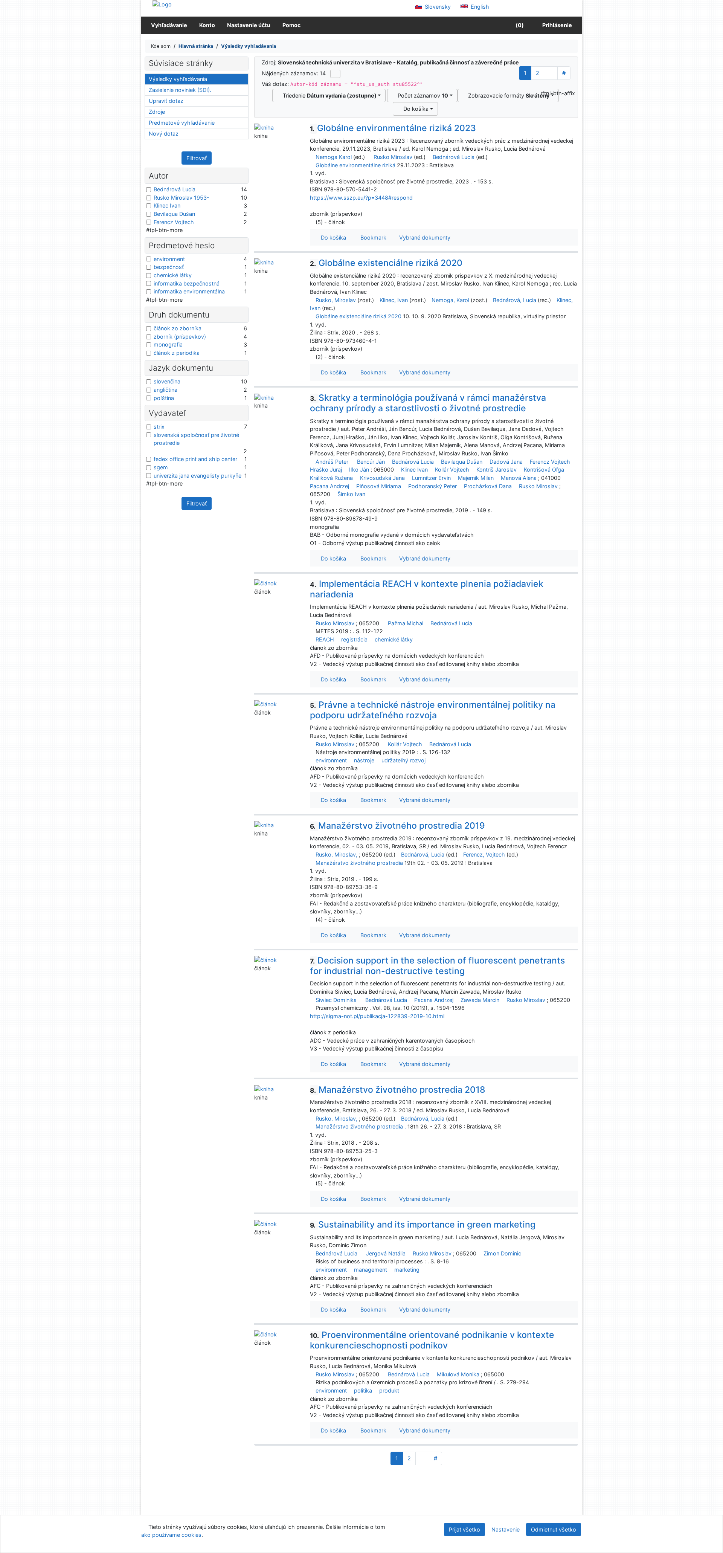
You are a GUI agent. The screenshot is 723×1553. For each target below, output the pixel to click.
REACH (325, 639)
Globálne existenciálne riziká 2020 (386, 263)
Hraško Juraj (326, 469)
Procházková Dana (488, 486)
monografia (168, 344)
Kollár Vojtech (452, 469)
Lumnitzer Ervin (431, 478)
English (479, 6)
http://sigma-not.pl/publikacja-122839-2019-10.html (377, 1016)
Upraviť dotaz (166, 101)
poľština (164, 398)
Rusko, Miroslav (336, 300)
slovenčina (167, 381)
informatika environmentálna (189, 291)
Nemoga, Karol (450, 300)
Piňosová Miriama (378, 486)
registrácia (354, 639)
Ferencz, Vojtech (484, 854)
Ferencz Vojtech (550, 461)
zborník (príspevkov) (180, 336)
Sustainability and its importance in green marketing (422, 1224)
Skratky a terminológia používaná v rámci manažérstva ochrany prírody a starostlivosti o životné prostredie (428, 403)
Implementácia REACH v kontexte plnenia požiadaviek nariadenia (426, 589)
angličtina (165, 389)
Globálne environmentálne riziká (355, 165)
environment (331, 760)
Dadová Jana (506, 461)
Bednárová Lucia (453, 157)
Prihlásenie (556, 25)
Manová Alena (519, 478)
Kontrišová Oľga (544, 469)
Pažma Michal (405, 623)
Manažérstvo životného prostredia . (361, 1126)
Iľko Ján (359, 469)
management (370, 1269)
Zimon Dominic (502, 1253)
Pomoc (291, 25)
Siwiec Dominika (336, 1000)
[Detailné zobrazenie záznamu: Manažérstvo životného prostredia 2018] (264, 1089)
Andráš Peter (332, 461)
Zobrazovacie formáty (507, 95)
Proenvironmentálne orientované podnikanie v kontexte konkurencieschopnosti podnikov (432, 1340)
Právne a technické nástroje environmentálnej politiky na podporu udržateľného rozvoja (432, 710)
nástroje (364, 760)
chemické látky (394, 639)
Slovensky (437, 6)
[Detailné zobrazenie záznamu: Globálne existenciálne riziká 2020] (264, 262)
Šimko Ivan (351, 494)
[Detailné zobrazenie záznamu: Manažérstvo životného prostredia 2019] (264, 825)
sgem (161, 467)
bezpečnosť (169, 267)
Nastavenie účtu (248, 25)
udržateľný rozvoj (403, 760)
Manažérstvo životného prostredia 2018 (397, 1089)
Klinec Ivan (414, 469)
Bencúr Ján (371, 461)
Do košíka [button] (332, 237)
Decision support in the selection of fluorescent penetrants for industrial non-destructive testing (437, 965)
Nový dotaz (163, 133)
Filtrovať (196, 158)
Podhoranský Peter (432, 486)
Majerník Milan (476, 478)
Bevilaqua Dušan (461, 461)
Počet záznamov (421, 95)
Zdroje (157, 111)
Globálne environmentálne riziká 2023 (393, 128)
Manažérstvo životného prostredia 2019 (397, 825)
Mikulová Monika (458, 1374)
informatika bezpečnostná (187, 283)
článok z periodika (177, 353)
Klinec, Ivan (394, 300)
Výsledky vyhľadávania (178, 79)
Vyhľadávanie (169, 25)
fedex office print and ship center (195, 459)
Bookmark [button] (371, 237)
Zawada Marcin (480, 1000)
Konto (207, 25)
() (519, 25)
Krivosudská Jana (382, 478)
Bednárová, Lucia (514, 300)
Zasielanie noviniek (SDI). (180, 90)
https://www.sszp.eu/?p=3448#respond (361, 197)
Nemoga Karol (334, 157)
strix (159, 426)
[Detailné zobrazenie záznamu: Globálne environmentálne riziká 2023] (264, 127)
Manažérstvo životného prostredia (359, 863)
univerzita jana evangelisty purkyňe (197, 475)
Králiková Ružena (331, 478)
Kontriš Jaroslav (496, 469)
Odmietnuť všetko (553, 1529)
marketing (406, 1269)
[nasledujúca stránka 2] (551, 73)
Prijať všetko (464, 1529)
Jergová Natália (386, 1253)
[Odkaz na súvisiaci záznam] (312, 157)
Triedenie (328, 95)
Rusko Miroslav (393, 157)
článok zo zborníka (177, 328)
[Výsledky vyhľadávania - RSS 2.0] (335, 74)
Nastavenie (505, 1529)
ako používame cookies (171, 1535)
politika (363, 1390)
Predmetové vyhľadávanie (182, 122)
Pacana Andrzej (329, 486)
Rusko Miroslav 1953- (181, 197)
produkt (389, 1390)
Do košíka (414, 108)
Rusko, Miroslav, (336, 854)
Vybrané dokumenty (424, 237)
